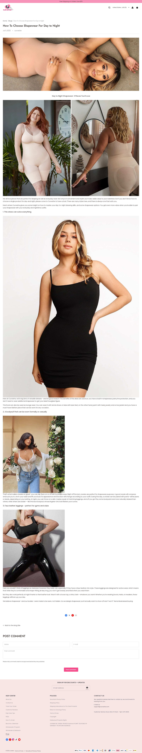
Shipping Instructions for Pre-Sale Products (63, 706)
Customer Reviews (12, 710)
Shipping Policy (54, 703)
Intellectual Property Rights (58, 720)
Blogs (10, 21)
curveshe (11, 750)
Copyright (53, 717)
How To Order (10, 720)
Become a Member (12, 723)
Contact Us (9, 703)
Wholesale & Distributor (13, 730)
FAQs (7, 717)
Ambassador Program (13, 727)
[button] (109, 7)
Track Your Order (11, 706)
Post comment (71, 670)
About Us (8, 699)
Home (5, 21)
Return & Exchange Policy (58, 710)
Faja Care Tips (10, 713)
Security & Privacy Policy (57, 699)
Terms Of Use (54, 713)
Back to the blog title (12, 625)
